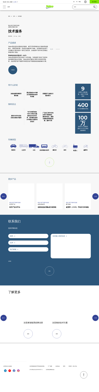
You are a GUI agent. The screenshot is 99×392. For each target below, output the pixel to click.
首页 (9, 16)
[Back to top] (83, 374)
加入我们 (94, 1)
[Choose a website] (85, 2)
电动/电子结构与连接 (13, 25)
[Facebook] (14, 371)
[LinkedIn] (5, 371)
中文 (80, 1)
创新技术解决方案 (12, 27)
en (74, 1)
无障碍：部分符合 (73, 366)
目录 (14, 16)
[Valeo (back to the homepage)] (49, 7)
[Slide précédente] (3, 196)
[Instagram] (18, 371)
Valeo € (10, 2)
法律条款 (57, 366)
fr (76, 1)
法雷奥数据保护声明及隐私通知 (37, 366)
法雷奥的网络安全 (50, 369)
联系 (64, 366)
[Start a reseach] (94, 7)
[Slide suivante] (95, 196)
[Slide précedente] (3, 318)
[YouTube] (9, 371)
